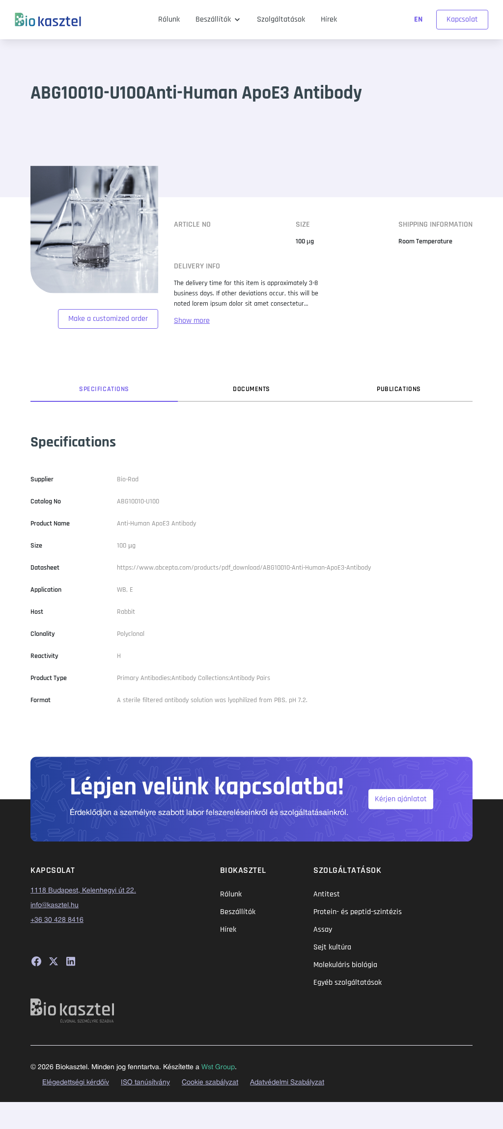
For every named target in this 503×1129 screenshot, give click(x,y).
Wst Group (218, 1067)
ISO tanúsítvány (145, 1082)
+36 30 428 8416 (57, 920)
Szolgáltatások (281, 19)
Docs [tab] (251, 389)
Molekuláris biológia (345, 965)
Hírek (329, 19)
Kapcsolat (462, 19)
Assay (322, 929)
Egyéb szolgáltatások (347, 982)
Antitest (326, 894)
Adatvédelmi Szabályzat (287, 1082)
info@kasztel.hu (54, 905)
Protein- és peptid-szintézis (357, 912)
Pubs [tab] (399, 389)
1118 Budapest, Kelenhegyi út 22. (83, 891)
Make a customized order (108, 319)
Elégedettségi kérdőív (75, 1082)
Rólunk (169, 19)
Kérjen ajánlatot (401, 799)
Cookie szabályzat (210, 1082)
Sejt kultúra (332, 947)
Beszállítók (213, 19)
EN (419, 19)
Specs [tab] (104, 389)
